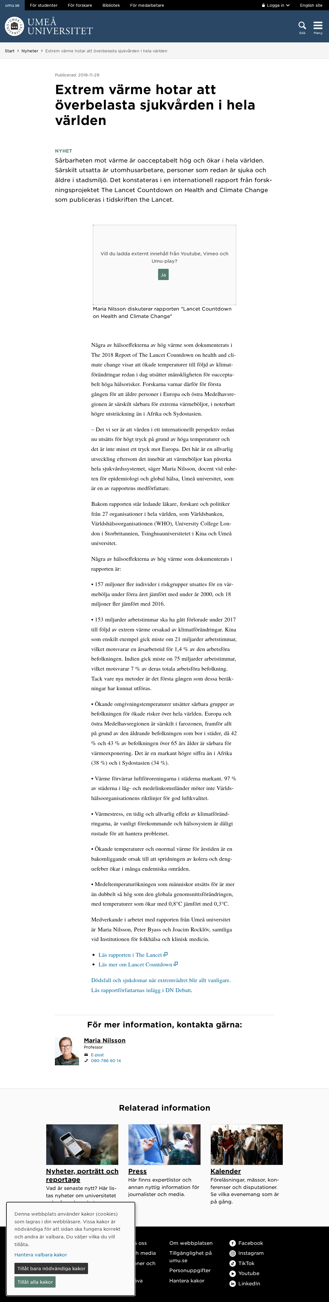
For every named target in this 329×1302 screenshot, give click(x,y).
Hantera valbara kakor (40, 1254)
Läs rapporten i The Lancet (130, 954)
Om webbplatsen (191, 1243)
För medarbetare (147, 5)
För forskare (80, 5)
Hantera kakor (186, 1280)
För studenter (44, 5)
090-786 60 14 (106, 1060)
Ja (163, 274)
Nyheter (30, 50)
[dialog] (70, 1249)
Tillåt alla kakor (35, 1282)
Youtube (248, 1273)
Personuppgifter (189, 1270)
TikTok (246, 1263)
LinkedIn (249, 1283)
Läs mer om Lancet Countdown (135, 964)
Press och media (135, 1253)
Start (9, 50)
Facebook (250, 1243)
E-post (97, 1054)
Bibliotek (111, 5)
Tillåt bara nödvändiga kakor (51, 1268)
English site (311, 5)
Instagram (251, 1253)
